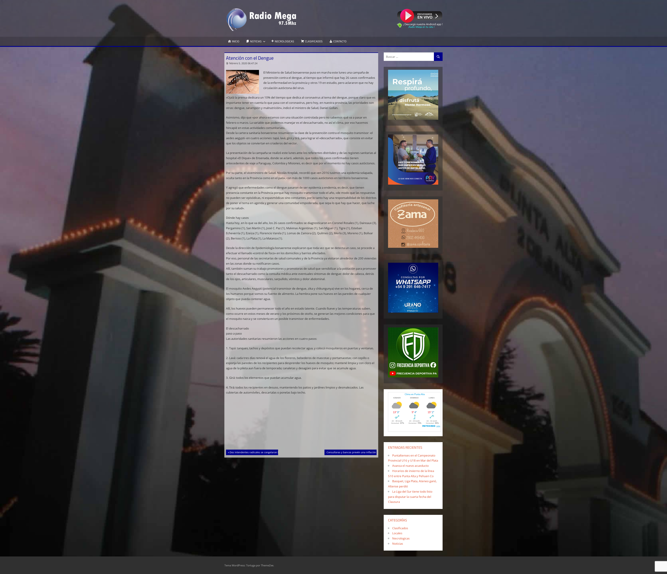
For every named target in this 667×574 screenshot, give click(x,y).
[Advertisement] (301, 424)
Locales (397, 533)
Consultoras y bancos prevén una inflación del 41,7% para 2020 (363, 452)
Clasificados (400, 528)
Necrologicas (401, 538)
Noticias (397, 544)
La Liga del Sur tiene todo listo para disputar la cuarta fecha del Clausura (410, 496)
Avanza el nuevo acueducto (410, 466)
